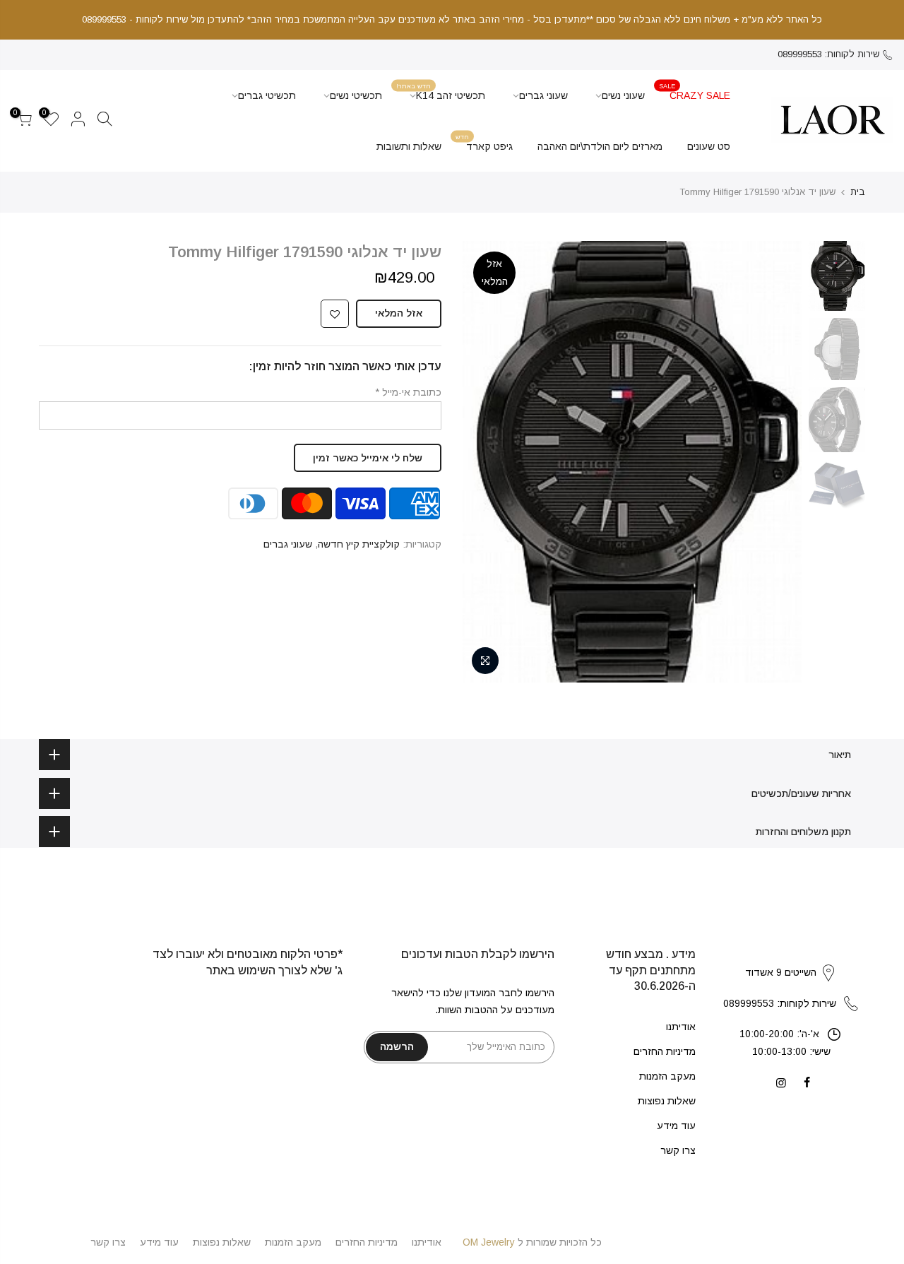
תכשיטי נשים (356, 95)
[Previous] (777, 462)
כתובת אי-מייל (408, 392)
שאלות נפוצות (667, 1100)
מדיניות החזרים (665, 1051)
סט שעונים (708, 146)
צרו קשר (678, 1150)
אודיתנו (681, 1026)
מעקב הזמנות (667, 1076)
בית (857, 192)
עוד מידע (676, 1125)
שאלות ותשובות (408, 146)
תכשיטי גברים (267, 95)
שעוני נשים (623, 95)
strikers (791, 958)
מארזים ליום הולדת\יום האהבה (599, 146)
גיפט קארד (484, 142)
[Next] (487, 462)
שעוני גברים (543, 95)
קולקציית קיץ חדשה (359, 544)
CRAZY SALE (695, 91)
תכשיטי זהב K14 (441, 91)
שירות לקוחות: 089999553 (828, 54)
